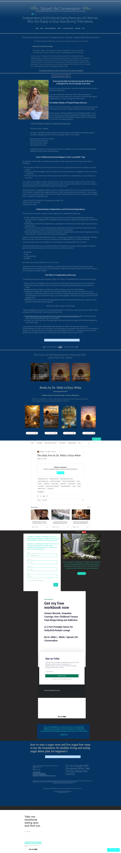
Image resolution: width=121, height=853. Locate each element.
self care (39, 483)
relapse (74, 486)
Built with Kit (33, 849)
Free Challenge (39, 442)
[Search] (95, 28)
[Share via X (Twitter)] (40, 496)
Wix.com (67, 792)
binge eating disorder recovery (66, 478)
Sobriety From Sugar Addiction (69, 481)
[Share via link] (47, 496)
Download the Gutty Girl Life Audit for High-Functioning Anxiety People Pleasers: (52, 316)
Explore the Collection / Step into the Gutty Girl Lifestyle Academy (61, 70)
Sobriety (78, 483)
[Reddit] (83, 532)
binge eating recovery (54, 478)
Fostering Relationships (65, 486)
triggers (79, 486)
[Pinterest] (85, 532)
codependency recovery (43, 478)
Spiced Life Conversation (55, 481)
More (79, 442)
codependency (46, 483)
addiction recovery (41, 488)
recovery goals (41, 486)
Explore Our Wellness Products (39, 773)
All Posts (32, 442)
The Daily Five (50, 488)
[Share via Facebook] (37, 496)
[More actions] (83, 451)
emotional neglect (71, 483)
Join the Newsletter (36, 771)
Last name (29, 566)
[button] (50, 28)
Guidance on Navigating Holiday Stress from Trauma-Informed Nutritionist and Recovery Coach (80, 522)
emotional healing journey (43, 481)
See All (88, 507)
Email (28, 552)
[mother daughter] (40, 514)
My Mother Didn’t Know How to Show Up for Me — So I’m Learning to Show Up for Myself (40, 522)
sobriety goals (63, 483)
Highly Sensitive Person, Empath (51, 442)
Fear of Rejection (62, 442)
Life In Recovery (40, 491)
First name (29, 559)
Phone (28, 573)
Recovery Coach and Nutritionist (52, 486)
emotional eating (55, 483)
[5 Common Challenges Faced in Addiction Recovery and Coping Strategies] (60, 514)
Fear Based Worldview (72, 442)
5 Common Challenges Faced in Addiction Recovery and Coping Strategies (60, 522)
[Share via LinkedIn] (44, 496)
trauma (78, 481)
